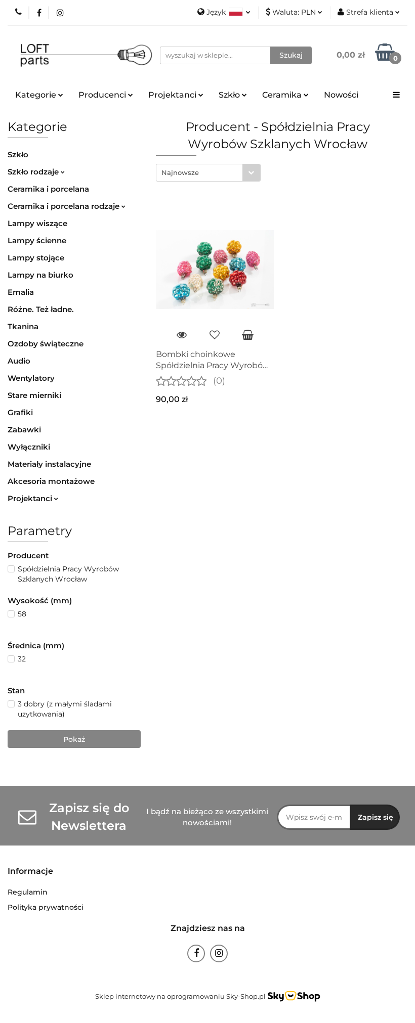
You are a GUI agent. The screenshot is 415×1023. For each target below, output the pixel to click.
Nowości (341, 95)
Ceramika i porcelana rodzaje (64, 206)
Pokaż (74, 739)
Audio (19, 361)
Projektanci (31, 498)
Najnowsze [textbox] (180, 172)
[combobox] (208, 173)
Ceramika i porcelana (48, 189)
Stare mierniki (34, 395)
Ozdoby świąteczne (46, 343)
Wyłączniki (29, 447)
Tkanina (23, 326)
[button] (30, 871)
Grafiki (20, 412)
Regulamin (28, 892)
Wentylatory (31, 378)
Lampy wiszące (37, 223)
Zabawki (24, 429)
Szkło (18, 154)
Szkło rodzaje (34, 171)
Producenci (103, 95)
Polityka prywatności (46, 907)
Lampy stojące (36, 257)
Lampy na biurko (40, 275)
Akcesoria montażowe (51, 481)
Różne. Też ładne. (41, 309)
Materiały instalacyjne (49, 464)
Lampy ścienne (37, 240)
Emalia (21, 292)
